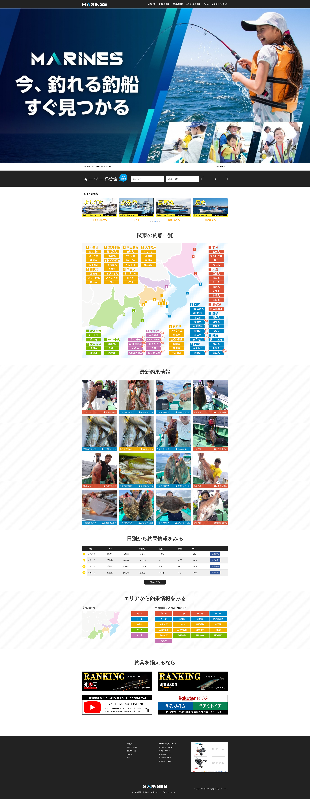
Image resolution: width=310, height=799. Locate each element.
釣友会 (206, 4)
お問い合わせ (155, 792)
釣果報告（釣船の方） (220, 4)
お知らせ (130, 744)
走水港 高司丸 (100, 219)
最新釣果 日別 (131, 751)
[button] (225, 209)
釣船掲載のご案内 (165, 758)
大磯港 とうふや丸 (174, 219)
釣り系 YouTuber (164, 751)
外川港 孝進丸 (210, 219)
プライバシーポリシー (169, 792)
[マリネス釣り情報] (94, 4)
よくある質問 (136, 792)
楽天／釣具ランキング (166, 747)
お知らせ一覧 (220, 166)
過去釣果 (215, 554)
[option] (155, 85)
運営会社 (146, 792)
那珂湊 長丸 (137, 219)
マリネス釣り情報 (208, 789)
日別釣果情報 (178, 4)
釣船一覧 (151, 4)
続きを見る (155, 582)
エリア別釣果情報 (193, 4)
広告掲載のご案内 (165, 761)
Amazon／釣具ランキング (167, 744)
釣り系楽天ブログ (165, 754)
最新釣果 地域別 (132, 747)
